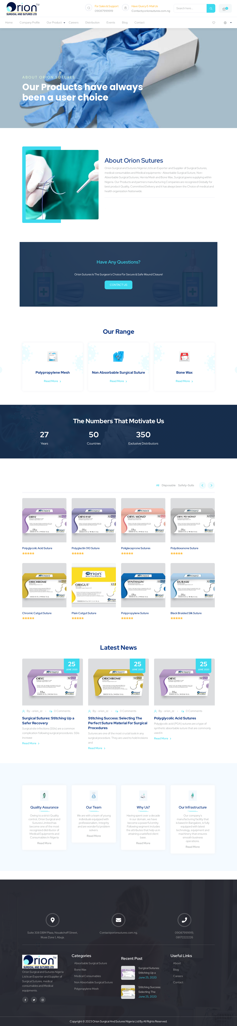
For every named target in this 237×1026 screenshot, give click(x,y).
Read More (31, 381)
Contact (139, 22)
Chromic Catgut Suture (37, 613)
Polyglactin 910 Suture (86, 548)
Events (111, 22)
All (157, 485)
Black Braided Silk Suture (186, 613)
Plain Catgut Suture (84, 613)
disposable (169, 485)
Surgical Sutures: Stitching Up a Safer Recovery (48, 720)
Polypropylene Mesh (86, 989)
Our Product (54, 22)
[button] (211, 485)
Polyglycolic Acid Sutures (175, 718)
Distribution (92, 22)
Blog (125, 22)
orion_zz (37, 711)
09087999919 (104, 11)
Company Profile (30, 22)
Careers (73, 22)
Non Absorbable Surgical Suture (93, 982)
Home (9, 22)
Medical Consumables (87, 976)
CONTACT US (118, 285)
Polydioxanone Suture (184, 548)
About (177, 963)
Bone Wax (80, 969)
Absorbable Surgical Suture (90, 963)
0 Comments (62, 711)
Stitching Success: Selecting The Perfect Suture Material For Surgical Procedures (117, 723)
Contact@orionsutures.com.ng (151, 11)
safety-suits (186, 485)
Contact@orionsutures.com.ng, (119, 932)
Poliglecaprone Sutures (135, 548)
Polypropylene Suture (135, 613)
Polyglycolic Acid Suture (37, 548)
